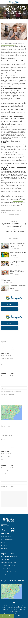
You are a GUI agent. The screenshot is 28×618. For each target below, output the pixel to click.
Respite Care (4, 368)
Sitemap (21, 613)
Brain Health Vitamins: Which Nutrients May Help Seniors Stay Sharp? (17, 271)
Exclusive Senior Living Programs (9, 375)
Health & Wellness (8, 477)
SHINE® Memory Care (6, 459)
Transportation (7, 394)
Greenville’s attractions (18, 201)
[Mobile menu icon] (2, 2)
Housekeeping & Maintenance (11, 391)
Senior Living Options (6, 355)
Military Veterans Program (7, 486)
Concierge (6, 388)
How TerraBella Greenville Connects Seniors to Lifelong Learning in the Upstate (18, 245)
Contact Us (4, 341)
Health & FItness (8, 385)
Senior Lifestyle (11, 210)
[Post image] (5, 246)
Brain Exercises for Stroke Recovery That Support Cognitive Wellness (15, 279)
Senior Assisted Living (6, 456)
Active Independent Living (7, 358)
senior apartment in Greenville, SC (8, 45)
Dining (5, 378)
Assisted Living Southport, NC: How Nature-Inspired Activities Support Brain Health (18, 254)
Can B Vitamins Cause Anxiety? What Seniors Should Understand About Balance (18, 287)
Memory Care (4, 364)
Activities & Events (8, 382)
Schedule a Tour (5, 343)
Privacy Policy (14, 609)
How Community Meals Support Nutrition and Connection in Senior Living (17, 263)
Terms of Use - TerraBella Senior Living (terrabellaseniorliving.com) (15, 611)
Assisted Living (4, 361)
